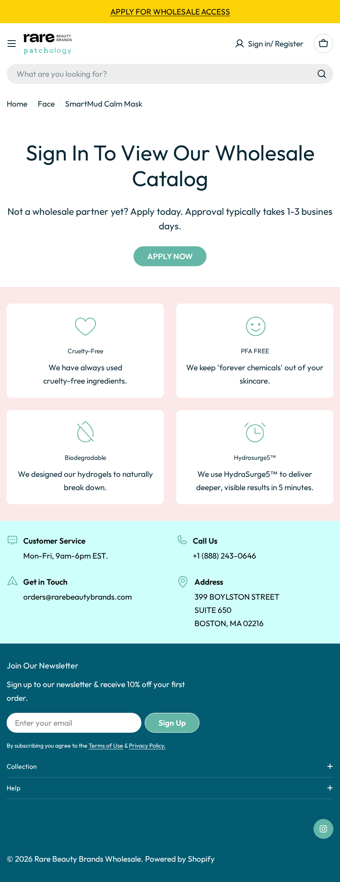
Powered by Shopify (180, 859)
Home (17, 104)
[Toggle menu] (12, 44)
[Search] (322, 74)
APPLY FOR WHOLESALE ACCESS (170, 12)
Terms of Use (106, 745)
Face (46, 104)
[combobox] (170, 74)
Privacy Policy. (147, 745)
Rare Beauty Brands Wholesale (87, 859)
